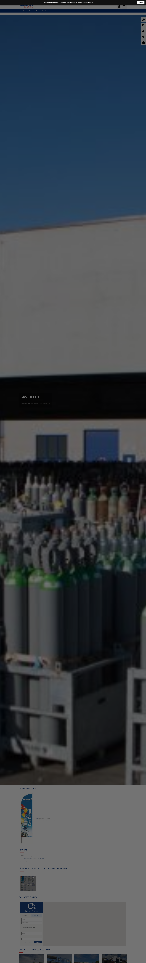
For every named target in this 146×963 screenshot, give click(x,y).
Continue (140, 2)
